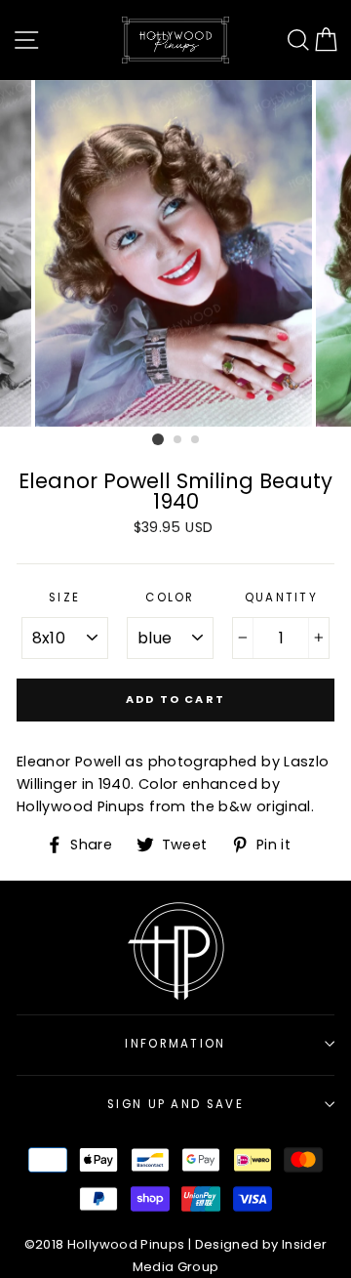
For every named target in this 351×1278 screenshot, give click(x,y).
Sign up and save (175, 1104)
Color (170, 597)
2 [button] (178, 440)
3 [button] (196, 440)
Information (175, 1043)
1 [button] (158, 439)
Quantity (282, 597)
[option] (175, 253)
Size (64, 597)
